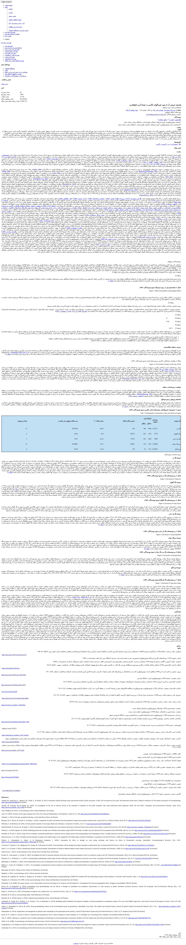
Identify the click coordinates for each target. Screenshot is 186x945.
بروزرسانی (4, 84)
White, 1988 (37, 169)
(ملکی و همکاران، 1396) (124, 160)
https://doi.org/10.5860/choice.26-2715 (72, 921)
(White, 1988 (6, 171)
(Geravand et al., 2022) (146, 195)
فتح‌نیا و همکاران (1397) (46, 220)
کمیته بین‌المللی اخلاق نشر (13, 74)
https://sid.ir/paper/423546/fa (10, 777)
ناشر (6, 7)
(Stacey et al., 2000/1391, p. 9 (82, 597)
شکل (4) (15, 489)
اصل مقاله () (132, 110)
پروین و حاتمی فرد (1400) (108, 239)
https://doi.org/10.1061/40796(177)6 (139, 918)
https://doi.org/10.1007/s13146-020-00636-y (154, 876)
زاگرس (158, 144)
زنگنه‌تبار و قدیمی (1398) (9, 232)
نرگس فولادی (162, 120)
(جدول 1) (125, 406)
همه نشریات (8, 46)
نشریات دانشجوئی (10, 59)
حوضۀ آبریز (174, 144)
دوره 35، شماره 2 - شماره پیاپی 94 (164, 110)
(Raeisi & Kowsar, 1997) (144, 394)
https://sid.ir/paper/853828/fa (10, 742)
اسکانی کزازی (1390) (48, 206)
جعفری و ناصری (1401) (102, 244)
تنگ (180, 144)
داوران (11, 12)
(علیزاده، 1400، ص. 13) (9, 157)
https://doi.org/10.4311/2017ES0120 (139, 820)
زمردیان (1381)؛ (120, 198)
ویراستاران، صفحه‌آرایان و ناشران (15, 76)
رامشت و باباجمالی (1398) (96, 198)
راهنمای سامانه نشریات (12, 34)
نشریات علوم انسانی (11, 51)
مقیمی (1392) (110, 198)
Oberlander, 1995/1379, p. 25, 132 (133, 378)
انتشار (10, 9)
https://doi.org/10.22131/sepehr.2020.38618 (15, 698)
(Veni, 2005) (169, 177)
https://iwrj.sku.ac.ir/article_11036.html (13, 705)
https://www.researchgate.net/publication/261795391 (90, 891)
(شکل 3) (10, 472)
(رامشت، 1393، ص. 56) (166, 369)
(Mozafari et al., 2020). (131, 190)
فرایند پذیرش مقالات (15, 27)
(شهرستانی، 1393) (52, 159)
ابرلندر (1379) (155, 200)
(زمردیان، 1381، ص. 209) (173, 371)
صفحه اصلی (8, 5)
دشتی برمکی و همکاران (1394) (95, 215)
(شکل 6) (147, 549)
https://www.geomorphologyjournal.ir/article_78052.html (19, 764)
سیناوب (75, 943)
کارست (164, 144)
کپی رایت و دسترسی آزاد (17, 23)
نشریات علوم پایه (10, 53)
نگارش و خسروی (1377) (134, 198)
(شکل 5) (101, 524)
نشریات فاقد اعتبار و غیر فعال (14, 61)
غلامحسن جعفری (175, 120)
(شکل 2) (8, 354)
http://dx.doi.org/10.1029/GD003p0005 (99, 824)
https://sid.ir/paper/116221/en (10, 668)
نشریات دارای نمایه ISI (12, 49)
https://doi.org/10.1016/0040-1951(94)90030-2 (95, 814)
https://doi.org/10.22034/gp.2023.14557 (13, 685)
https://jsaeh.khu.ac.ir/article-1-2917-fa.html (15, 735)
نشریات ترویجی (10, 57)
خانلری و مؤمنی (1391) (111, 209)
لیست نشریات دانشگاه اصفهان (18, 30)
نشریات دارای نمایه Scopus (13, 48)
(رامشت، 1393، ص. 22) (158, 164)
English (7, 39)
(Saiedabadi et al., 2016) (40, 179)
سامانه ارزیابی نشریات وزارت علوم (16, 72)
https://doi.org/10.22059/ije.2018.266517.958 (15, 722)
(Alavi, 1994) (56, 173)
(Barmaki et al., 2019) (69, 184)
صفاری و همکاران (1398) (74, 228)
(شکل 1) (110, 281)
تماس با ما (8, 36)
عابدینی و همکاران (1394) (159, 219)
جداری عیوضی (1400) (80, 198)
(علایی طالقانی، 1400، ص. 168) (153, 162)
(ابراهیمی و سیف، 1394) (136, 396)
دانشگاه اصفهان (10, 68)
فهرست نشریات (10, 32)
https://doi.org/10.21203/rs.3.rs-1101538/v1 (141, 845)
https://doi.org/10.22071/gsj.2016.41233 (14, 655)
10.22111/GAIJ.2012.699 (9, 691)
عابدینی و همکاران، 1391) (63, 311)
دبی (168, 144)
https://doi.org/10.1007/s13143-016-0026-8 (14, 903)
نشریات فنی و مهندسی (12, 55)
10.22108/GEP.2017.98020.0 (11, 790)
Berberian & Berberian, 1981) (148, 171)
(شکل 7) (121, 575)
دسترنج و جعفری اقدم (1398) (146, 237)
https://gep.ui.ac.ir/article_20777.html (12, 750)
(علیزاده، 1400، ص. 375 (79, 311)
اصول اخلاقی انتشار (15, 20)
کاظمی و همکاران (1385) (169, 204)
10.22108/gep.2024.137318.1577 (156, 114)
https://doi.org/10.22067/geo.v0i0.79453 (13, 675)
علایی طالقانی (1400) (65, 198)
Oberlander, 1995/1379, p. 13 (20, 352)
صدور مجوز (12, 16)
